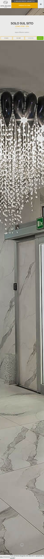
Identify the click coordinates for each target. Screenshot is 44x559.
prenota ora (24, 5)
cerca (40, 38)
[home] (5, 4)
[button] (41, 4)
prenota (38, 228)
